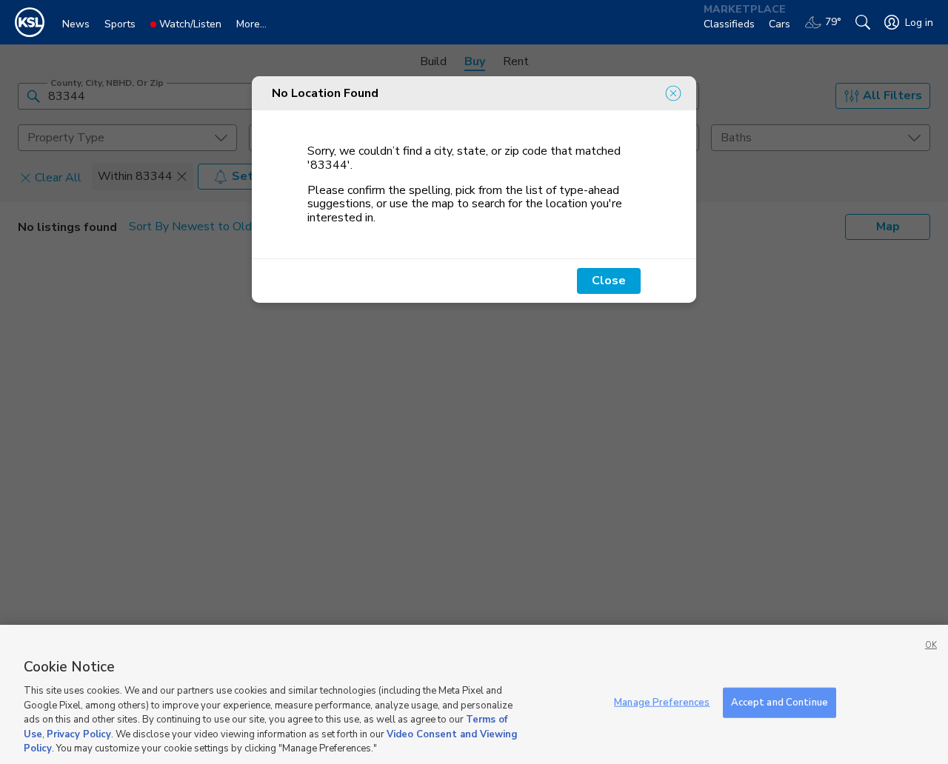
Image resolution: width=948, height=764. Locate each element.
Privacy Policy (79, 734)
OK (931, 645)
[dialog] (474, 189)
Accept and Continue (779, 701)
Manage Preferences (662, 701)
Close (609, 280)
